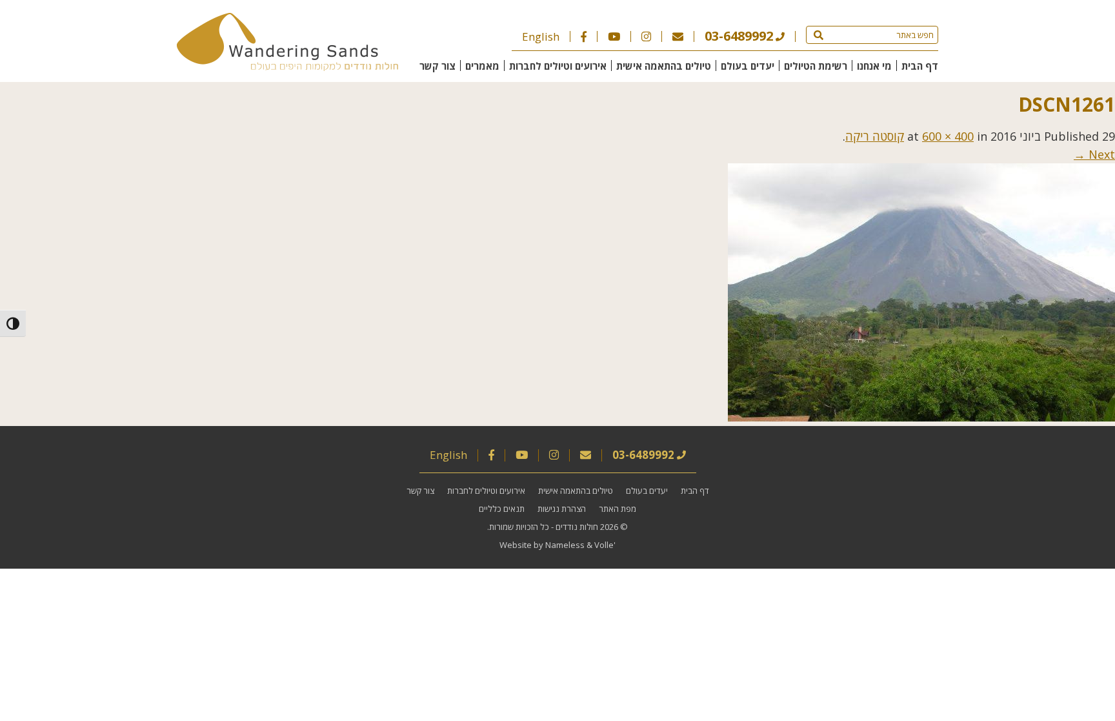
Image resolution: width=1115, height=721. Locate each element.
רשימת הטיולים (815, 65)
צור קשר (437, 65)
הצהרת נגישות (561, 508)
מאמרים (482, 65)
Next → (1094, 154)
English (540, 36)
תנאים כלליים (502, 508)
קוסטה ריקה (874, 136)
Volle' (605, 545)
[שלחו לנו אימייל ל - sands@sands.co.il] (677, 36)
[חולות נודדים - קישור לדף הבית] (287, 66)
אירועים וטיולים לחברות (558, 65)
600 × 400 (948, 136)
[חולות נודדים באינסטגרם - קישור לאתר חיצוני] (646, 36)
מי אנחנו (874, 65)
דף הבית (919, 65)
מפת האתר (617, 508)
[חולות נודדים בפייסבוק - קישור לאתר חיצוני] (584, 36)
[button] (818, 35)
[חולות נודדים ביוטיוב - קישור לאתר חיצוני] (614, 36)
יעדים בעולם (747, 65)
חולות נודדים (577, 527)
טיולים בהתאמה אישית (663, 65)
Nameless (565, 545)
